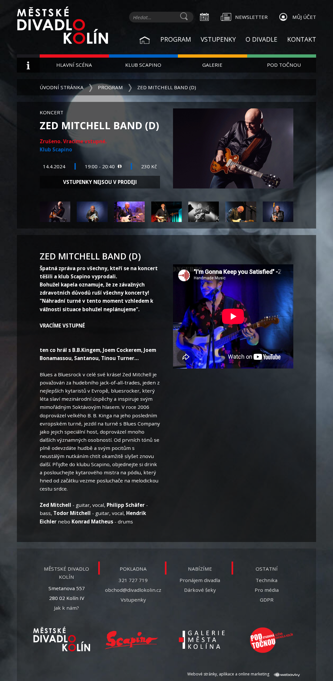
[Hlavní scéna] (61, 639)
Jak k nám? (66, 608)
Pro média (267, 590)
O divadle (261, 39)
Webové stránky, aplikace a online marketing (228, 674)
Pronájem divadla (200, 580)
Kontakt (301, 39)
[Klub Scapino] (131, 640)
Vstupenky (218, 39)
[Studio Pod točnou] (271, 640)
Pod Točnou (284, 65)
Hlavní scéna (74, 65)
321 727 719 (133, 580)
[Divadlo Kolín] (62, 26)
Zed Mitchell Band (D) (166, 87)
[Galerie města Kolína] (201, 640)
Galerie (212, 65)
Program (175, 39)
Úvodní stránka (62, 87)
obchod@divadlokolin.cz (133, 590)
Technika (266, 580)
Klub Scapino (143, 65)
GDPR (266, 599)
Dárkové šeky (200, 590)
